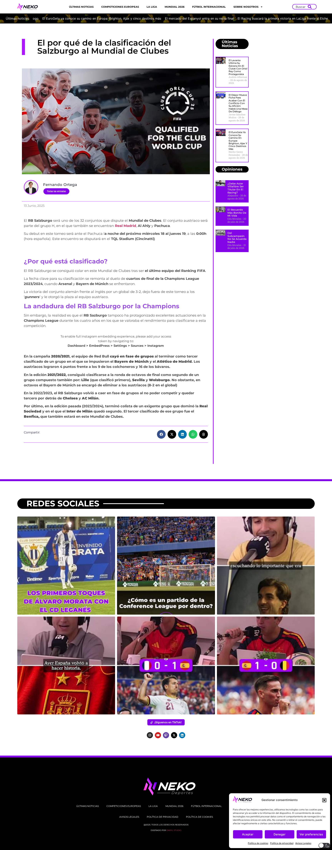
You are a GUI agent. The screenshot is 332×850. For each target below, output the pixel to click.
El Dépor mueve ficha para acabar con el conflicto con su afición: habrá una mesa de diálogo (238, 103)
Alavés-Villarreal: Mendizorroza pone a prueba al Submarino (242, 18)
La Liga (152, 6)
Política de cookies (258, 843)
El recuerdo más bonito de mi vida (236, 212)
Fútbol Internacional (209, 6)
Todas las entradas (56, 191)
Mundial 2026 (174, 6)
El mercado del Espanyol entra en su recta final (66, 18)
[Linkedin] (182, 735)
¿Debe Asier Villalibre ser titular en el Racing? (235, 188)
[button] (324, 800)
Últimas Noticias (81, 6)
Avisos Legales (303, 843)
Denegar (280, 834)
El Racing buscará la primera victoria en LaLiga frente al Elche (150, 18)
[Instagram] (150, 735)
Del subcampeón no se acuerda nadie (237, 237)
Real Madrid (125, 226)
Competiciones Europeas (120, 6)
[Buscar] (310, 6)
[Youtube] (158, 735)
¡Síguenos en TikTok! (168, 722)
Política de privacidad (281, 843)
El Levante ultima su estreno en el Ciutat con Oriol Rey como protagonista (238, 67)
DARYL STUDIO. (174, 830)
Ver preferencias (311, 834)
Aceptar (247, 834)
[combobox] (301, 6)
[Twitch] (166, 735)
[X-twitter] (174, 735)
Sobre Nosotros (245, 6)
